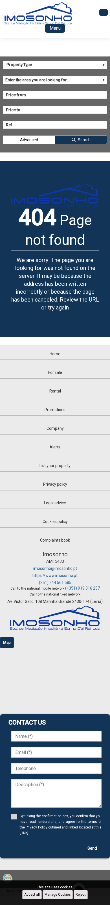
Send (92, 848)
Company (55, 428)
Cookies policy (55, 521)
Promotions (55, 409)
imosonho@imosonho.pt (55, 568)
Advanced (29, 140)
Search (84, 140)
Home (55, 354)
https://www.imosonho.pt (55, 575)
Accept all (32, 895)
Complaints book (55, 540)
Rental (55, 391)
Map (7, 642)
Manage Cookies (58, 895)
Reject (81, 895)
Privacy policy (55, 484)
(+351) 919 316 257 (82, 588)
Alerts (55, 447)
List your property (55, 465)
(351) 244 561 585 (55, 582)
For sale (55, 372)
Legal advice (55, 503)
